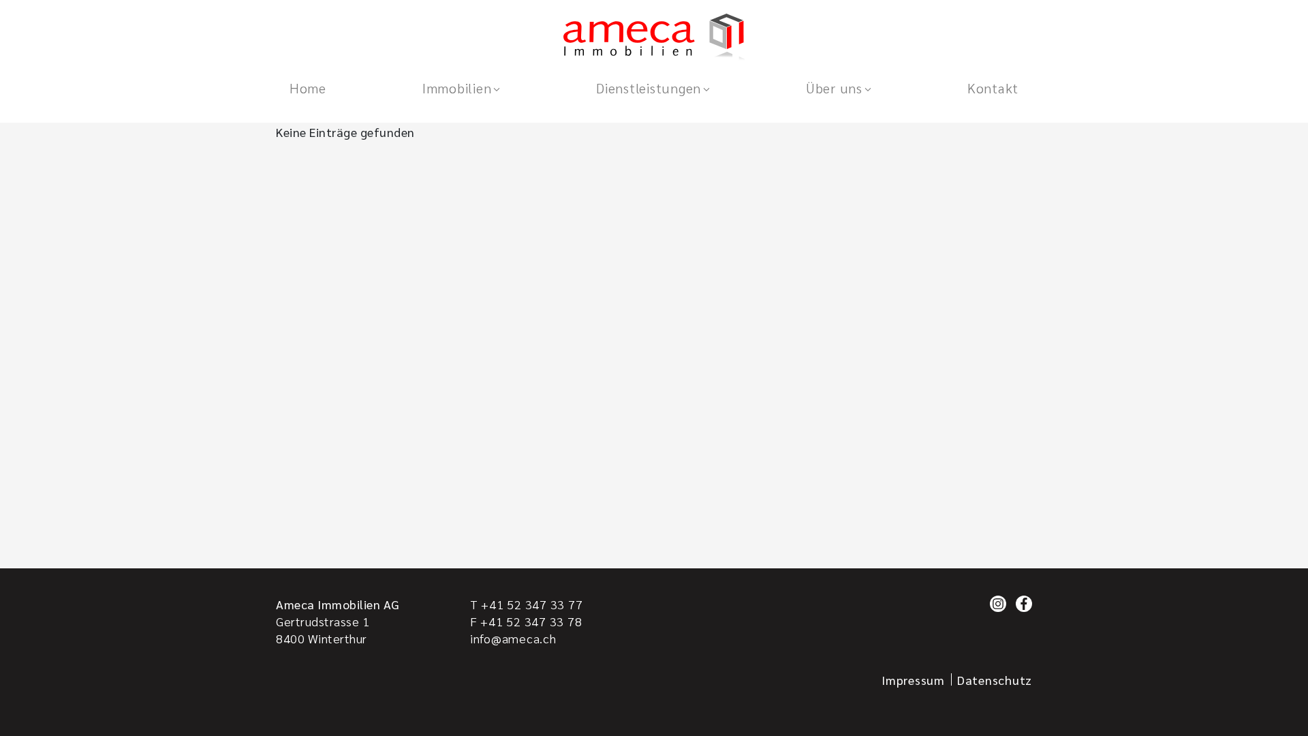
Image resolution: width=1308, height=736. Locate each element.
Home (308, 88)
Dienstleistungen (648, 88)
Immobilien (456, 88)
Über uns (834, 88)
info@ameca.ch (513, 638)
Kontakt (992, 88)
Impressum (913, 680)
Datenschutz (994, 680)
